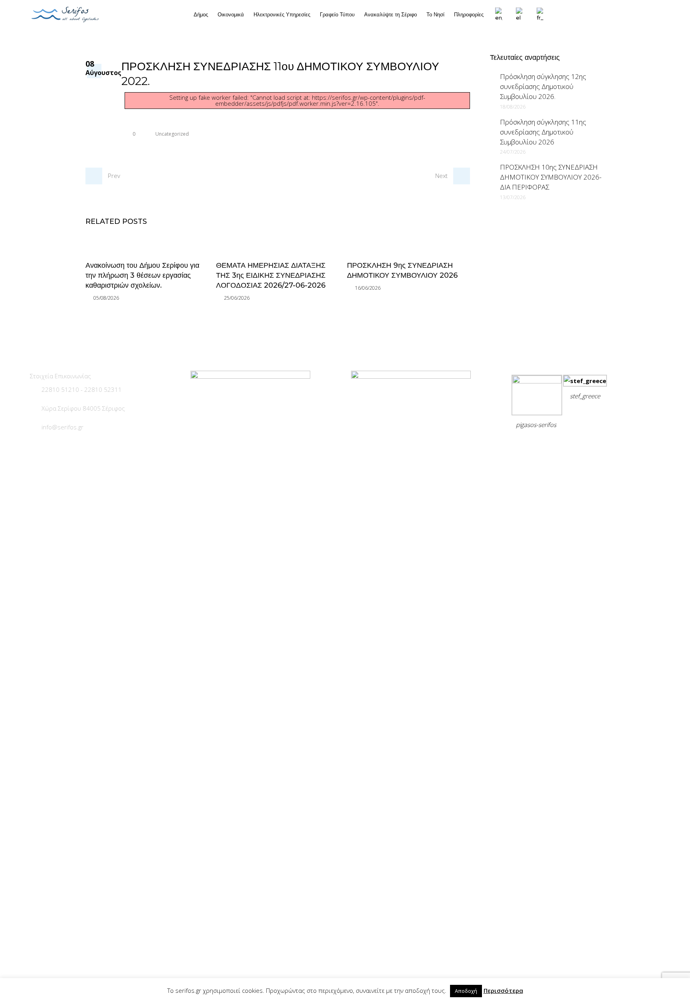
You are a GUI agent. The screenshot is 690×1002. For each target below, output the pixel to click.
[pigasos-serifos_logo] (537, 381)
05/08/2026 (106, 297)
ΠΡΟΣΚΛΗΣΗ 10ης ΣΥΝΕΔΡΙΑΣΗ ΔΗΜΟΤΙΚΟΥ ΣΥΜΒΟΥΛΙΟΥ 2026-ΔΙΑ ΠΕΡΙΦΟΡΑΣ (550, 177)
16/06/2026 (368, 288)
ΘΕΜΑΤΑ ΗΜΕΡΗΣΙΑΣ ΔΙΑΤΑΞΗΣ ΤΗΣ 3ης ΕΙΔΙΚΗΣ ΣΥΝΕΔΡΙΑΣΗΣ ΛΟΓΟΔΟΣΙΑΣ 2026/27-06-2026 (270, 275)
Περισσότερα (503, 990)
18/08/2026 (512, 106)
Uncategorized (172, 133)
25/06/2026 (237, 297)
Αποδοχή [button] (466, 990)
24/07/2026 (512, 151)
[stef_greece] (585, 381)
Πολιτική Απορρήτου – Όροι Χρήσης (566, 444)
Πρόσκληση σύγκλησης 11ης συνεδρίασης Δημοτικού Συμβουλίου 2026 (543, 131)
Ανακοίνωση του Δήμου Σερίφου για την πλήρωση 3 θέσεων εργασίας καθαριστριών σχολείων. (142, 275)
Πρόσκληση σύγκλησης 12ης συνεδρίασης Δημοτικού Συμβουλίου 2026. (543, 86)
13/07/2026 (512, 197)
